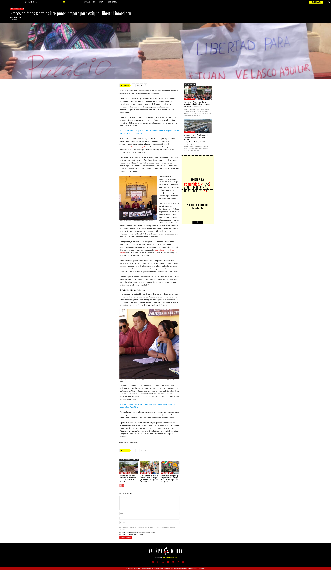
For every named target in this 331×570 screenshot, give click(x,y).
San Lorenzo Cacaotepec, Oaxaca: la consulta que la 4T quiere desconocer (197, 103)
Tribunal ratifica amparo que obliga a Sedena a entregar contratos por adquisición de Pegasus (170, 478)
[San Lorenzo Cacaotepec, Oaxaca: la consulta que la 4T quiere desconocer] (198, 93)
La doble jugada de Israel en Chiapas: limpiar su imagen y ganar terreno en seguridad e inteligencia (149, 478)
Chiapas (126, 442)
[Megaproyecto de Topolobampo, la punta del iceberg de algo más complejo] (198, 126)
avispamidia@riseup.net (170, 557)
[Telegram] (168, 562)
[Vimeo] (178, 562)
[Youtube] (183, 562)
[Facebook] (134, 85)
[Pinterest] (141, 85)
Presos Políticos (133, 442)
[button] (329, 2)
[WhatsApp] (145, 85)
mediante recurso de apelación (137, 147)
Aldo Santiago (16, 17)
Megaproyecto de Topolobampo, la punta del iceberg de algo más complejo (196, 137)
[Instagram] (153, 562)
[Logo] (31, 2)
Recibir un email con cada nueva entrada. (132, 534)
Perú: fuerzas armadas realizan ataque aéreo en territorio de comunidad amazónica (127, 478)
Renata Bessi (187, 106)
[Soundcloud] (163, 562)
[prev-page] (120, 485)
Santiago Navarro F (189, 142)
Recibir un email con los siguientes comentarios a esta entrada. (138, 532)
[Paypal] (158, 562)
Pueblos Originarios (189, 99)
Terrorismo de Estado (17, 9)
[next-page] (123, 485)
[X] (137, 85)
